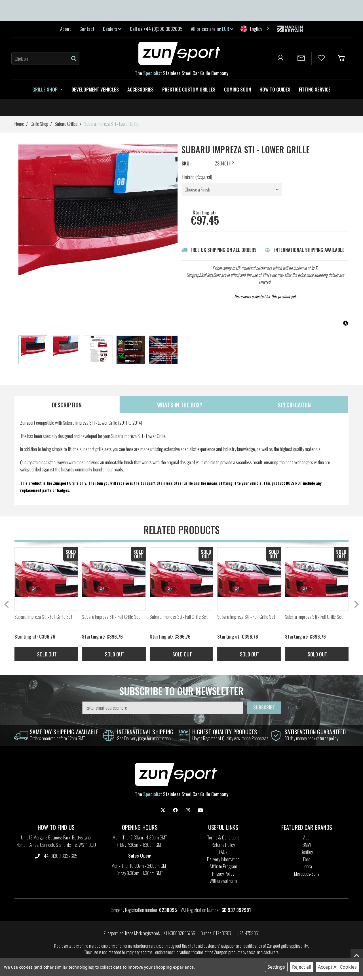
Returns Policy (223, 844)
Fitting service (315, 89)
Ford (306, 859)
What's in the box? (179, 405)
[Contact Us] (301, 58)
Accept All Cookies (337, 967)
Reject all (301, 967)
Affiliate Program (223, 866)
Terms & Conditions (223, 837)
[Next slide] (174, 350)
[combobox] (255, 29)
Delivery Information (223, 859)
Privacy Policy (223, 873)
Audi (306, 837)
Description (67, 405)
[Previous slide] (7, 604)
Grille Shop (45, 89)
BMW (307, 844)
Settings (276, 967)
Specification (294, 405)
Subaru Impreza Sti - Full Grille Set (43, 617)
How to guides (274, 89)
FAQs (223, 851)
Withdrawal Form (223, 880)
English (256, 28)
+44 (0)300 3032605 (59, 855)
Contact (86, 28)
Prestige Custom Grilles (189, 89)
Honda (307, 866)
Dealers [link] (110, 28)
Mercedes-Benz (306, 873)
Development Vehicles (95, 89)
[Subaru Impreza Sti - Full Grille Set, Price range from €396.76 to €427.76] (46, 579)
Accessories (140, 89)
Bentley (307, 851)
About (65, 28)
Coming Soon (237, 89)
